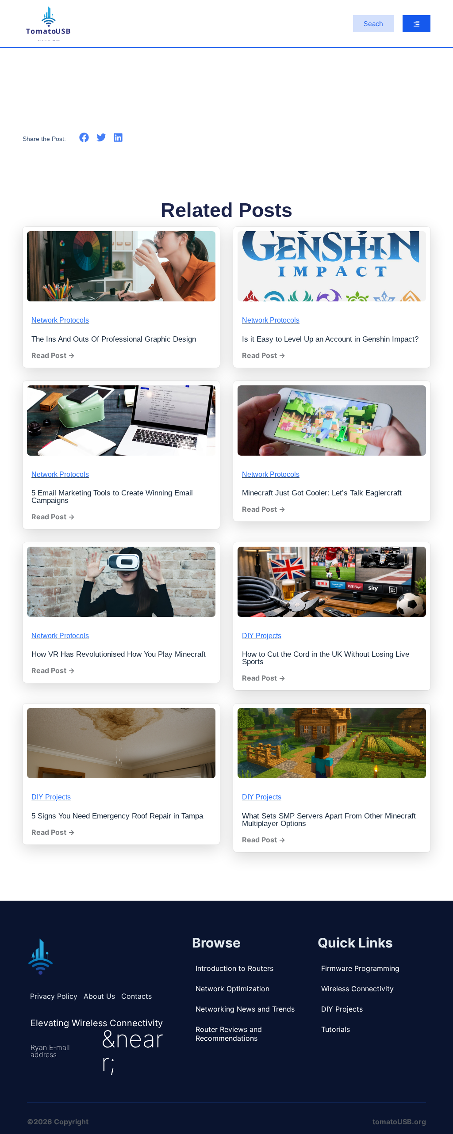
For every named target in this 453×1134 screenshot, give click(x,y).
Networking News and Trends (245, 1009)
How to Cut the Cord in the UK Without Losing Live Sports (325, 658)
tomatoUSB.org (399, 1121)
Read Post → (53, 355)
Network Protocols (60, 320)
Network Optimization (232, 988)
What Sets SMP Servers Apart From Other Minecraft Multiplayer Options (329, 820)
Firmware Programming (360, 968)
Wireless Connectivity (357, 988)
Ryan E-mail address (50, 1051)
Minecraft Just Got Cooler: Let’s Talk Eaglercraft (322, 493)
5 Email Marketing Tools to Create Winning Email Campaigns (112, 497)
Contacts (136, 996)
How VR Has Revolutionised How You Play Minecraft (118, 654)
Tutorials (335, 1029)
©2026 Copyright (57, 1121)
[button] (84, 138)
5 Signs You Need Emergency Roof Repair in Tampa (117, 816)
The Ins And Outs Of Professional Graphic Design (113, 339)
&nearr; (132, 1051)
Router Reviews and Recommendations (229, 1034)
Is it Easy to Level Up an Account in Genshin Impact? (330, 339)
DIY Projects (261, 635)
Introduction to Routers (234, 968)
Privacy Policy (53, 996)
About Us (99, 996)
